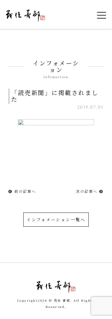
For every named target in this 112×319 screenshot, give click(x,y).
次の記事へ (87, 191)
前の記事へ (24, 191)
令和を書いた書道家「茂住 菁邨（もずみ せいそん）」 (25, 16)
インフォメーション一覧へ (56, 219)
